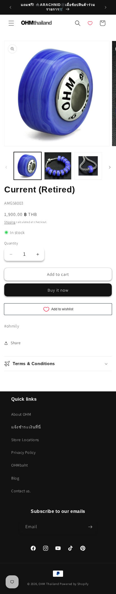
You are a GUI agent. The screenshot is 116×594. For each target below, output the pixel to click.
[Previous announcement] (10, 7)
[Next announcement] (105, 7)
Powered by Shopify (74, 584)
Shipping (9, 222)
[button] (11, 23)
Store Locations (25, 439)
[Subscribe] (90, 527)
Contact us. (21, 490)
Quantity (11, 243)
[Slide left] (6, 167)
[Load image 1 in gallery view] (27, 166)
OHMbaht (19, 465)
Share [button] (16, 342)
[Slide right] (110, 167)
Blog (15, 478)
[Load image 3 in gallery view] (88, 166)
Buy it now (58, 290)
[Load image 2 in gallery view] (58, 166)
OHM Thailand (49, 584)
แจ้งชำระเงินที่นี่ (26, 427)
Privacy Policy (23, 452)
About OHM (21, 414)
